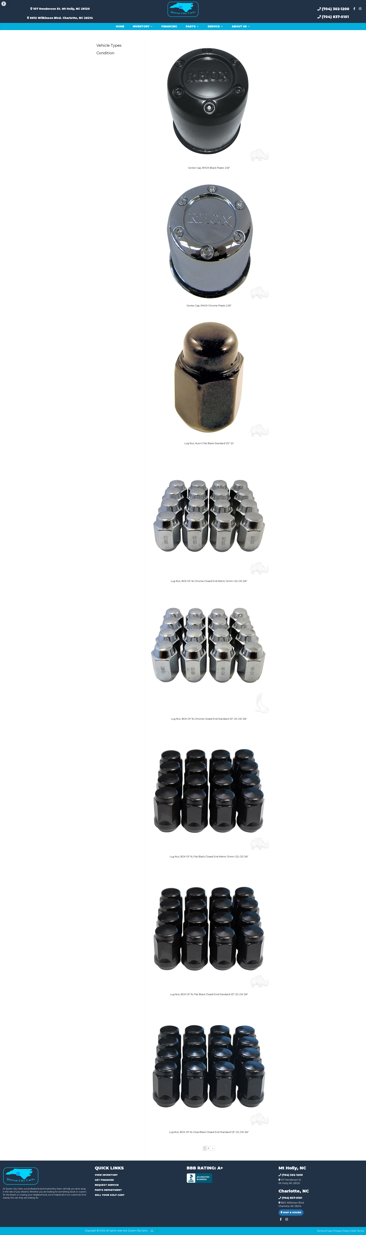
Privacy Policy (341, 1231)
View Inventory (106, 1175)
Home (120, 26)
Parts (191, 26)
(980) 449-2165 (10, 1229)
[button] (3, 3)
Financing (169, 26)
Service (214, 26)
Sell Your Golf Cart (110, 1195)
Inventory (141, 26)
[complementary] (357, 1226)
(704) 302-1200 (335, 9)
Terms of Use (324, 1231)
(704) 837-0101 (335, 17)
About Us (239, 26)
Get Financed (104, 1180)
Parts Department (108, 1190)
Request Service (107, 1185)
